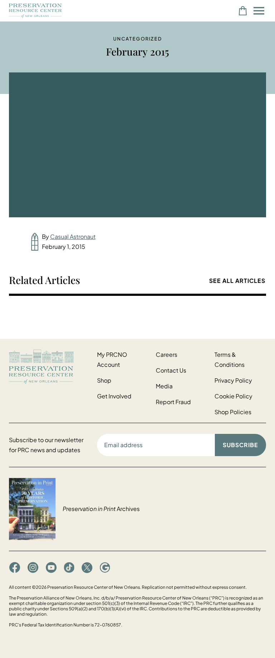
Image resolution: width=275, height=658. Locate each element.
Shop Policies (232, 412)
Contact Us (171, 370)
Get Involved (114, 396)
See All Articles (237, 280)
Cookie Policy (233, 396)
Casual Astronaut (73, 236)
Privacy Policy (233, 380)
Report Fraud (173, 402)
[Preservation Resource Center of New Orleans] (49, 367)
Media (164, 386)
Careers (166, 354)
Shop (104, 380)
